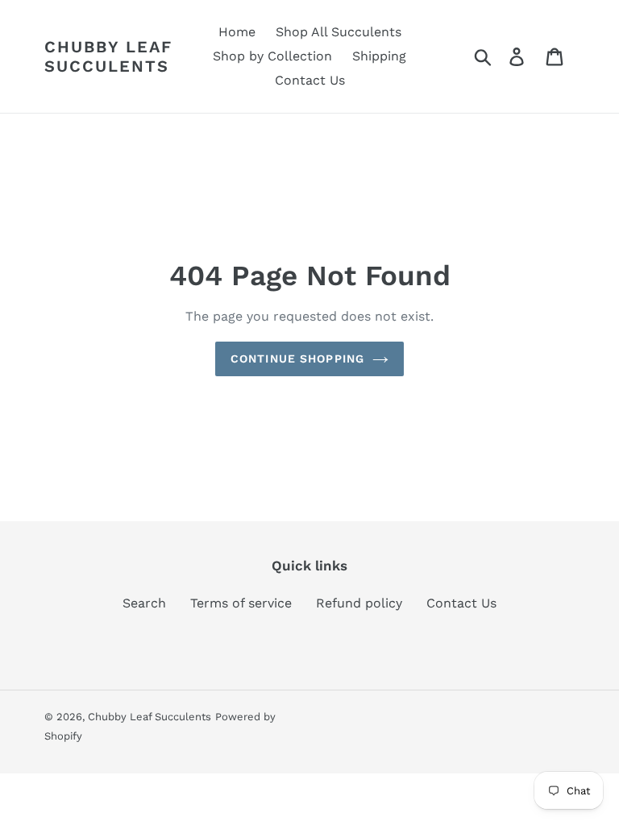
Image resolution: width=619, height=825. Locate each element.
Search (144, 603)
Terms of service (241, 603)
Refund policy (359, 603)
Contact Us (461, 603)
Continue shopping (297, 358)
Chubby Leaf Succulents (108, 56)
